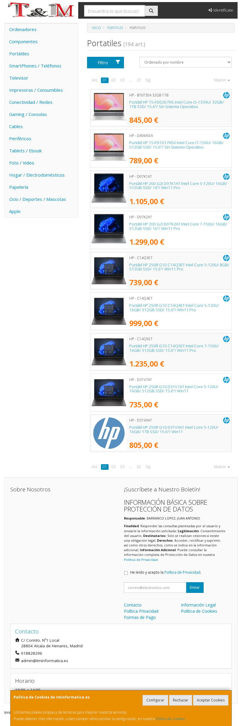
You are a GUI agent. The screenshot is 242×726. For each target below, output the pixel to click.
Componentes (23, 41)
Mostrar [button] (220, 80)
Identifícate (222, 10)
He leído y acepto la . (165, 572)
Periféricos (20, 138)
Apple (15, 211)
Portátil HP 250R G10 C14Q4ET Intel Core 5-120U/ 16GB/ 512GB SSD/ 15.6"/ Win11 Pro (174, 307)
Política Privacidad (141, 611)
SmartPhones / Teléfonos (35, 66)
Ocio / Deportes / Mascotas (37, 199)
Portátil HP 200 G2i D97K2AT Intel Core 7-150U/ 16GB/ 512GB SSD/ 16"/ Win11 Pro (178, 226)
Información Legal (198, 605)
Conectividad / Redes (31, 102)
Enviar (195, 587)
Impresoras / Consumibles (36, 90)
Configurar (155, 700)
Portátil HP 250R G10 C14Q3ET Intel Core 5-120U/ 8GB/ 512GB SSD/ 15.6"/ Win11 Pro (179, 267)
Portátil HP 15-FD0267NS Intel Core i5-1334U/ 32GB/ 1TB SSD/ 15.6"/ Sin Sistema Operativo (176, 104)
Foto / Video (21, 163)
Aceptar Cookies (211, 700)
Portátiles (19, 54)
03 (122, 80)
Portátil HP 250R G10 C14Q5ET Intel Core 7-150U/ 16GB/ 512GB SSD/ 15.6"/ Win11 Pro (174, 348)
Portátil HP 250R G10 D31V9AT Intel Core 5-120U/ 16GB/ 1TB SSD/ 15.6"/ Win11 (173, 429)
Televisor (18, 78)
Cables (16, 126)
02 (114, 80)
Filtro (103, 62)
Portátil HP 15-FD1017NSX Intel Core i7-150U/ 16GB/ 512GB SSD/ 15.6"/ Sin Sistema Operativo (176, 145)
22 (139, 80)
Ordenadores (23, 29)
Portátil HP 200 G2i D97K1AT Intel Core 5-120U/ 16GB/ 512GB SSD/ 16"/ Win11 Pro (178, 186)
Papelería (18, 187)
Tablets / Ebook (25, 151)
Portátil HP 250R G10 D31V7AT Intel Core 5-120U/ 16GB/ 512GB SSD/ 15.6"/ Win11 (173, 389)
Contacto (133, 605)
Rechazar (180, 700)
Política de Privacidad (141, 559)
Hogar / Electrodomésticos (37, 175)
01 (105, 80)
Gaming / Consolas (28, 114)
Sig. (148, 80)
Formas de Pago (140, 617)
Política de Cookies (170, 718)
